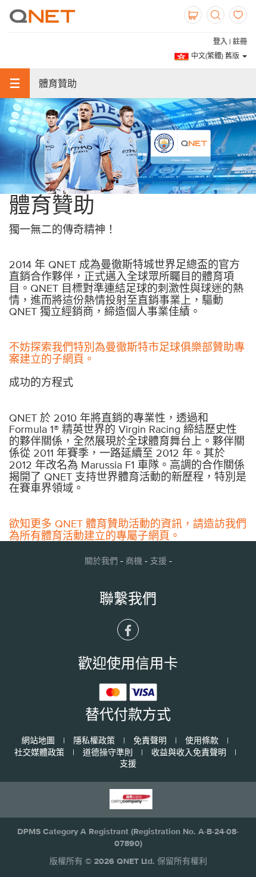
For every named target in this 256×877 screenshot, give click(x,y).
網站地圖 (38, 740)
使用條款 (201, 740)
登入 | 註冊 (230, 41)
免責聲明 (150, 740)
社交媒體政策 (39, 752)
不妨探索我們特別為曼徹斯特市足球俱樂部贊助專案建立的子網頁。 (127, 353)
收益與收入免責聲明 (188, 752)
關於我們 (101, 560)
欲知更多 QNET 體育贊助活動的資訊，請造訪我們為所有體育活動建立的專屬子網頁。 (127, 529)
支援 (158, 560)
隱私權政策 (94, 740)
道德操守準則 (108, 752)
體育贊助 (58, 83)
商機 (134, 560)
